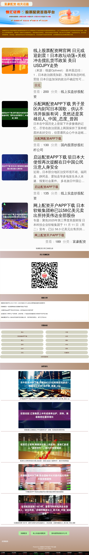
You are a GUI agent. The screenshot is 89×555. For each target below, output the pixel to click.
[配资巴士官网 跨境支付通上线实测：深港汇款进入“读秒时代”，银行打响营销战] (44, 446)
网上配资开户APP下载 (49, 235)
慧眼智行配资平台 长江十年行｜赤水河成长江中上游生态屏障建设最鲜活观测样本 (23, 303)
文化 (22, 352)
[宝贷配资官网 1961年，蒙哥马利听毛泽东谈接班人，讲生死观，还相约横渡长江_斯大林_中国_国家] (44, 508)
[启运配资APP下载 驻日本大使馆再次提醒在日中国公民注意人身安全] (15, 167)
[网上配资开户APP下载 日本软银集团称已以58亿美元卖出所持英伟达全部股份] (15, 215)
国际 (66, 340)
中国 (66, 332)
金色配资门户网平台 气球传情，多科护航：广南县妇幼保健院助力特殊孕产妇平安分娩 (24, 314)
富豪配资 (24, 533)
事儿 (22, 340)
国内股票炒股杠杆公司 (59, 533)
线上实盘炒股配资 (39, 533)
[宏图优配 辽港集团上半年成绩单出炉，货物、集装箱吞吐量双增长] (44, 415)
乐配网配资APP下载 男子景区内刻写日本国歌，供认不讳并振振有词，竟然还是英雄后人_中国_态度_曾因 (59, 110)
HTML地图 (53, 547)
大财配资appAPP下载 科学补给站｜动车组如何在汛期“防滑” (17, 310)
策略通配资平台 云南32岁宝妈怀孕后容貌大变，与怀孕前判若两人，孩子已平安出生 (23, 317)
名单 (66, 336)
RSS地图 (47, 547)
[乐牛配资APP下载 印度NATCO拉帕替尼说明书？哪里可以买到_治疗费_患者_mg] (44, 384)
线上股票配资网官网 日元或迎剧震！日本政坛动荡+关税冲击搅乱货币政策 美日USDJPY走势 (59, 57)
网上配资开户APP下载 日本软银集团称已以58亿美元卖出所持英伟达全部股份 (59, 210)
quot (22, 348)
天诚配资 (66, 352)
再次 (22, 332)
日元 (38, 85)
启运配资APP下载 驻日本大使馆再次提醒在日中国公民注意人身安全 (59, 162)
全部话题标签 (44, 357)
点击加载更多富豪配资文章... (45, 248)
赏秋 (66, 348)
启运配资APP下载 (46, 187)
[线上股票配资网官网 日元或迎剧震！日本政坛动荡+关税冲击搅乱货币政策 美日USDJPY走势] (15, 60)
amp (66, 344)
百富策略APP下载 (22, 336)
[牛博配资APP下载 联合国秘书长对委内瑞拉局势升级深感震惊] (44, 477)
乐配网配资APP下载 (48, 138)
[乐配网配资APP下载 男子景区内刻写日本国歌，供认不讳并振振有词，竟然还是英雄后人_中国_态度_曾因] (15, 114)
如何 (22, 344)
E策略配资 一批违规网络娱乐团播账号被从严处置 (14, 306)
